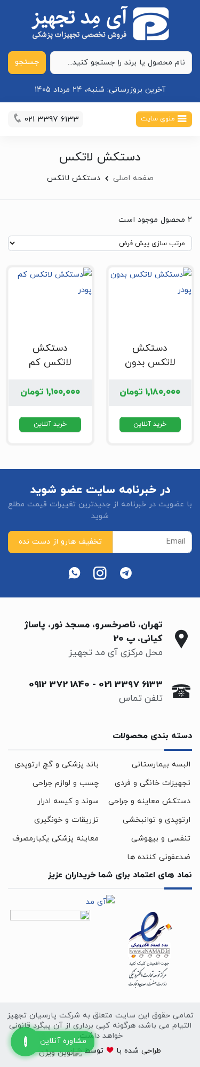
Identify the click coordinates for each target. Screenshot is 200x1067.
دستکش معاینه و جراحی (149, 801)
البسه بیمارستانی (161, 764)
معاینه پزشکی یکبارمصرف (55, 838)
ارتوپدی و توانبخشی (156, 820)
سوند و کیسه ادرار (68, 801)
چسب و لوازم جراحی (66, 783)
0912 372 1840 (59, 684)
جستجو (27, 62)
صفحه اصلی (133, 178)
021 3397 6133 (131, 684)
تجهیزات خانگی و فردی (152, 783)
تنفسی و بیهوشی (160, 838)
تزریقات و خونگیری (66, 820)
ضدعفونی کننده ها (158, 857)
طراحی (150, 1050)
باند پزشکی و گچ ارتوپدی (56, 764)
